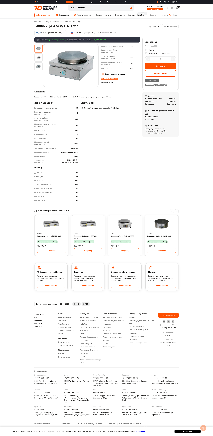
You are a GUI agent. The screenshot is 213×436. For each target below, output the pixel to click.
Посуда (99, 15)
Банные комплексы (87, 347)
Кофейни (83, 324)
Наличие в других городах (156, 85)
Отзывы (136, 2)
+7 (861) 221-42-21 (41, 378)
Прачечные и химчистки (112, 334)
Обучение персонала (66, 330)
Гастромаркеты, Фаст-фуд (90, 327)
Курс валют (119, 2)
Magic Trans (149, 119)
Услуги (108, 15)
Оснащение (63, 15)
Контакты (86, 2)
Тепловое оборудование (61, 22)
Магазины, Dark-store (88, 321)
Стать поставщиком (65, 345)
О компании (60, 2)
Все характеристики (109, 78)
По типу (46, 22)
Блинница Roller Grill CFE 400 (159, 236)
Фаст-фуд (106, 330)
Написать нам (168, 315)
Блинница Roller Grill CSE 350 (122, 236)
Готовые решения (65, 327)
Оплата (102, 2)
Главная (37, 22)
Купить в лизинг (107, 82)
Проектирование (83, 15)
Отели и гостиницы (136, 326)
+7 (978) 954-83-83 (159, 378)
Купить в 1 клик (160, 73)
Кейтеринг (84, 330)
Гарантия (110, 2)
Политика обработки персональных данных (125, 424)
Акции (69, 2)
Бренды (131, 15)
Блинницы (77, 22)
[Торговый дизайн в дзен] (172, 321)
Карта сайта (66, 424)
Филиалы (78, 2)
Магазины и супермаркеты (113, 321)
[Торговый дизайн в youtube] (168, 321)
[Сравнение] (167, 8)
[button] (177, 211)
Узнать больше (51, 285)
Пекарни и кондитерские (112, 337)
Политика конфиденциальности (90, 424)
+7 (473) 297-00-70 (130, 378)
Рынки (82, 357)
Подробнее (140, 431)
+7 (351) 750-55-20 (71, 409)
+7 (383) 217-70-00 (159, 409)
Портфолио (120, 15)
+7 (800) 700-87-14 (71, 392)
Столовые (84, 340)
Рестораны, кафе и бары (112, 317)
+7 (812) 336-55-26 (100, 378)
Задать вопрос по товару (115, 74)
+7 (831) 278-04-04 (159, 392)
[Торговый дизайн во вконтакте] (164, 321)
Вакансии (128, 2)
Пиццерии (84, 353)
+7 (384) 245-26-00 (101, 409)
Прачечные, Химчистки (89, 350)
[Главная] (45, 8)
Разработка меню (64, 324)
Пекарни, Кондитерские (89, 337)
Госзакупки (142, 15)
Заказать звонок (155, 9)
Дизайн (60, 334)
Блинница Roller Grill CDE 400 (49, 236)
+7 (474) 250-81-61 (129, 392)
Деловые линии (151, 117)
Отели (82, 334)
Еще (175, 15)
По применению (64, 357)
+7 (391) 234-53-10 (129, 409)
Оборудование (43, 15)
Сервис (153, 15)
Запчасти (164, 15)
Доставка (94, 2)
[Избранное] (172, 8)
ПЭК (146, 114)
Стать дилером (64, 342)
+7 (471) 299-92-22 (100, 392)
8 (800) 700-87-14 (155, 6)
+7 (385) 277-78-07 (71, 378)
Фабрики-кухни (86, 344)
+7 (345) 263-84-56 (42, 392)
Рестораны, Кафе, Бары (89, 317)
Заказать (160, 66)
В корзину (51, 251)
